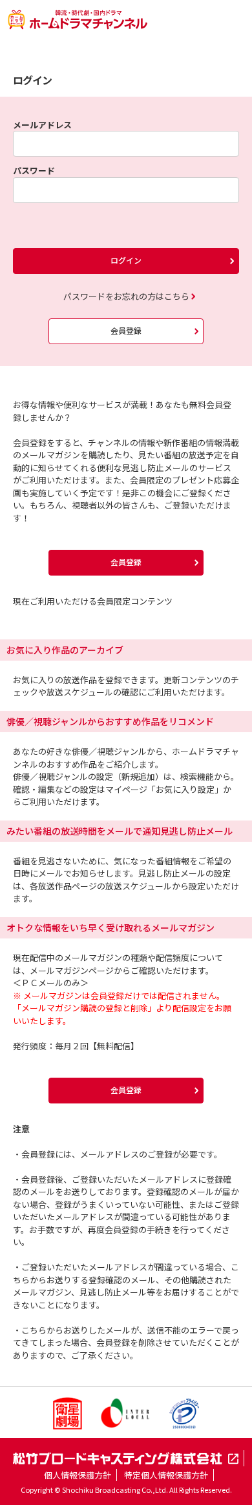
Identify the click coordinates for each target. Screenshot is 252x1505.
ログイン (126, 260)
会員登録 (126, 330)
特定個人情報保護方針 (166, 1475)
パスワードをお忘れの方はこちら (126, 296)
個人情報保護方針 (77, 1475)
